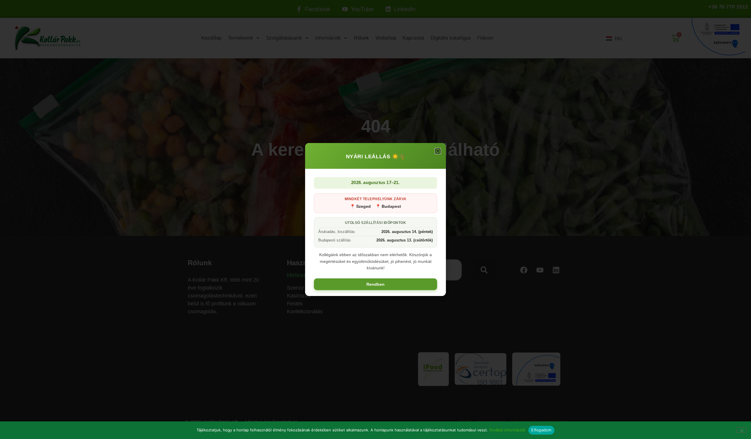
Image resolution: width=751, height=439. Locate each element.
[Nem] (742, 430)
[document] (375, 219)
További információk (507, 430)
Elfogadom (541, 430)
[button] (438, 151)
